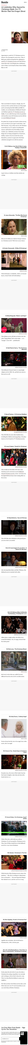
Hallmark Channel (9, 118)
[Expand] (22, 1032)
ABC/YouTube (24, 170)
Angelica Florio (5, 49)
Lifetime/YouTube (23, 271)
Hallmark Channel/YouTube (21, 969)
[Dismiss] (26, 1032)
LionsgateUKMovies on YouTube (20, 432)
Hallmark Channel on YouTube (21, 367)
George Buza (17, 437)
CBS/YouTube (24, 671)
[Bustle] (4, 2)
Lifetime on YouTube (23, 333)
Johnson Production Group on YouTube (19, 870)
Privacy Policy (3, 1042)
